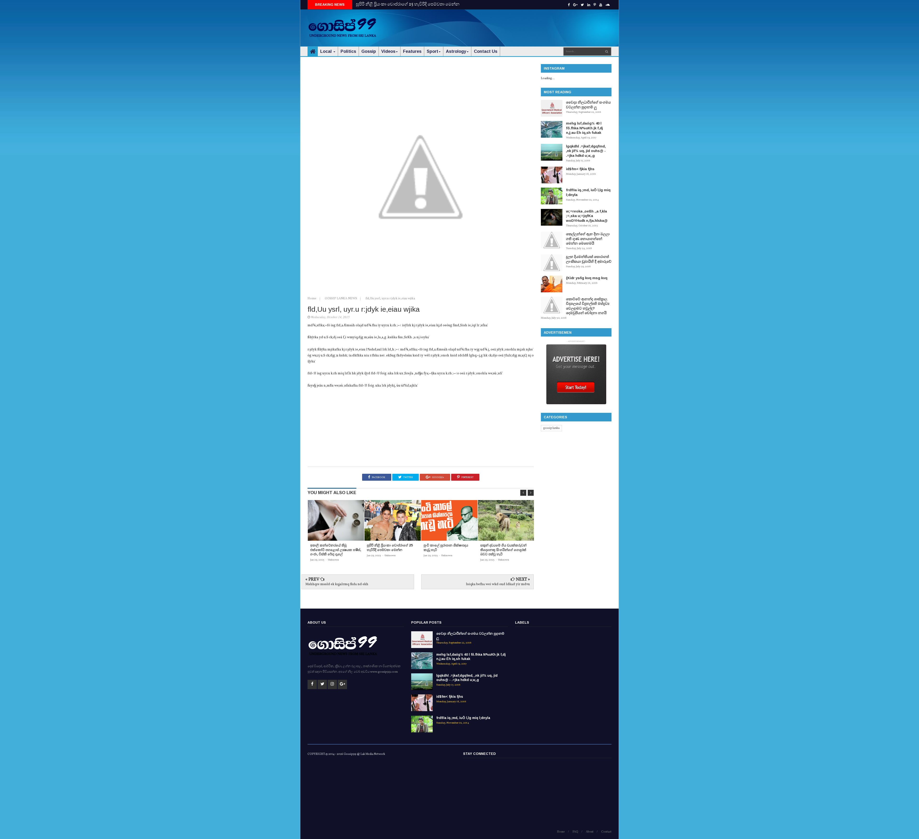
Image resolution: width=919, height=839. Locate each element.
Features (412, 51)
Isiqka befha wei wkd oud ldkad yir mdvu (498, 584)
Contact (606, 832)
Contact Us (485, 51)
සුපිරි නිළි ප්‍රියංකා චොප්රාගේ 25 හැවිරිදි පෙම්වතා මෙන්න (408, 4)
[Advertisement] (524, 24)
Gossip (368, 51)
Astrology (456, 51)
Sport (432, 51)
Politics (348, 51)
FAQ (575, 832)
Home (312, 298)
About (590, 832)
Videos (388, 51)
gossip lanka (551, 428)
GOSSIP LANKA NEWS (341, 298)
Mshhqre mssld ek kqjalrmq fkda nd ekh (336, 584)
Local (326, 51)
